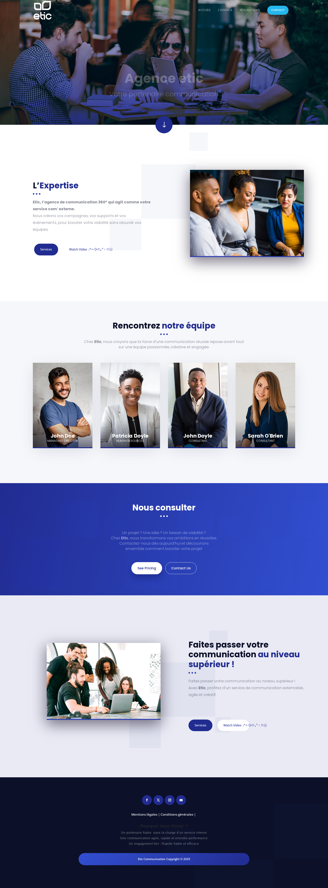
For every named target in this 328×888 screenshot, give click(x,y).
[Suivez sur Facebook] (147, 800)
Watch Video (78, 249)
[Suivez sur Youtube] (181, 800)
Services (46, 249)
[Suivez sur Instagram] (170, 800)
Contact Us (181, 568)
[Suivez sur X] (158, 800)
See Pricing (146, 568)
